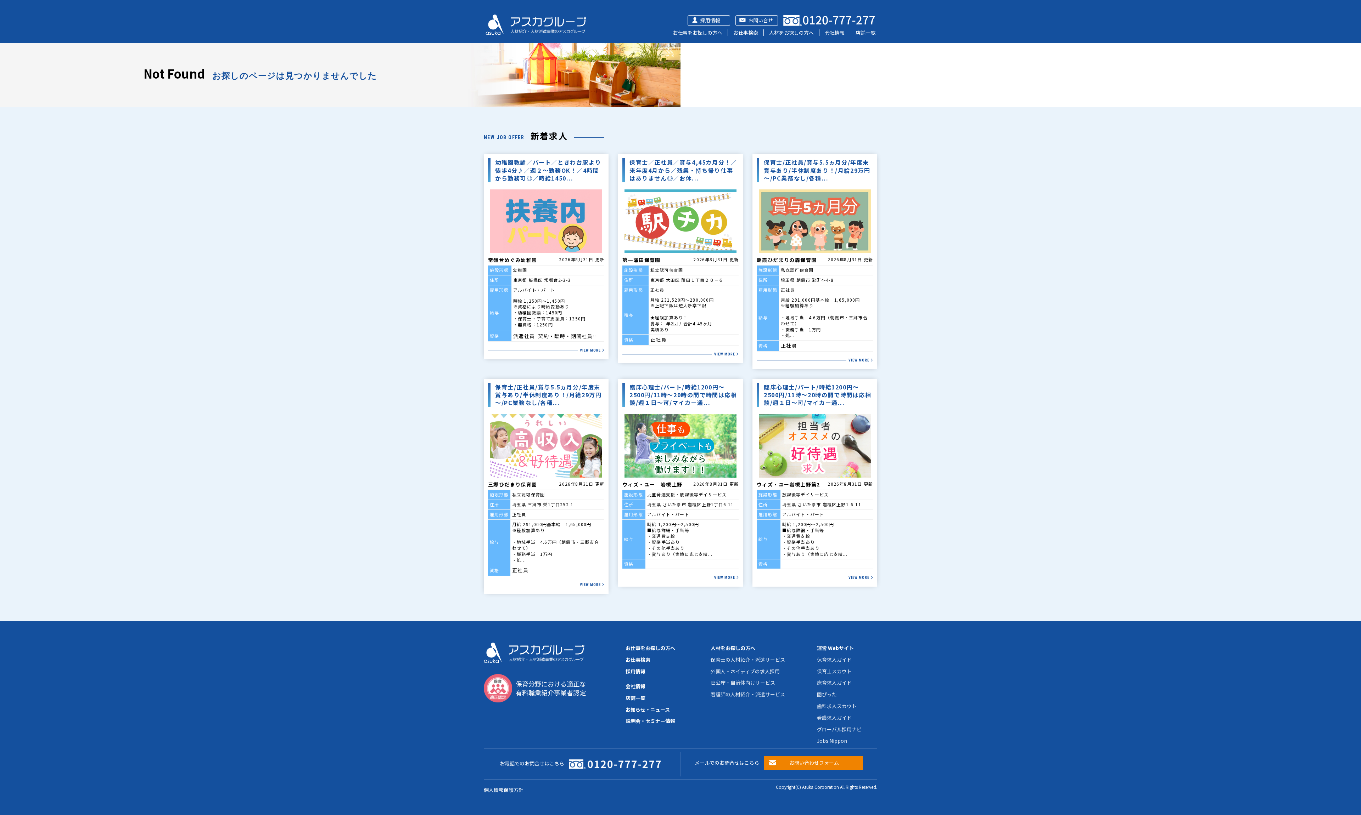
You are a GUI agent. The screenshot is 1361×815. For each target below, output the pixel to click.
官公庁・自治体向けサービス (743, 682)
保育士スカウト (834, 671)
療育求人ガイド (834, 682)
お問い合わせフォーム (814, 762)
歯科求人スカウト (837, 705)
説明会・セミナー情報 (650, 720)
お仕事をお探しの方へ (697, 32)
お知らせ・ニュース (648, 709)
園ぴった (827, 694)
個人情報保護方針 (503, 789)
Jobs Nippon (832, 740)
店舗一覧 (865, 32)
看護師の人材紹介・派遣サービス (748, 694)
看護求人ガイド (834, 717)
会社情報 (835, 32)
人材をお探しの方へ (791, 32)
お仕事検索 (745, 32)
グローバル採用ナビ (839, 729)
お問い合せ (760, 20)
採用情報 (710, 20)
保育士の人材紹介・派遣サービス (748, 659)
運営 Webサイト (835, 647)
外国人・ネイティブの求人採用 (745, 671)
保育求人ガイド (834, 659)
